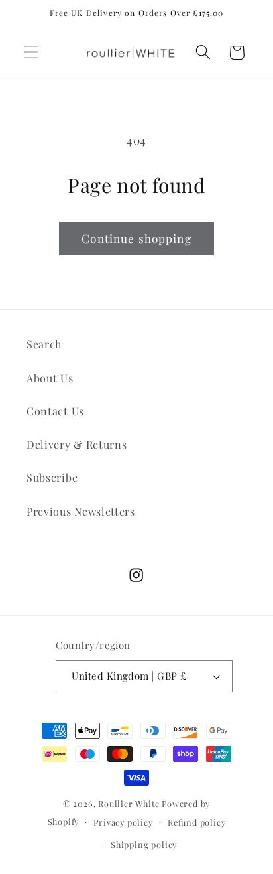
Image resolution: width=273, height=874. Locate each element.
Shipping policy (144, 844)
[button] (31, 53)
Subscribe (52, 477)
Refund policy (196, 822)
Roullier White (128, 803)
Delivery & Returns (77, 444)
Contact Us (55, 411)
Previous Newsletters (81, 511)
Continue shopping (136, 238)
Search (44, 344)
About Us (50, 378)
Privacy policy (122, 822)
